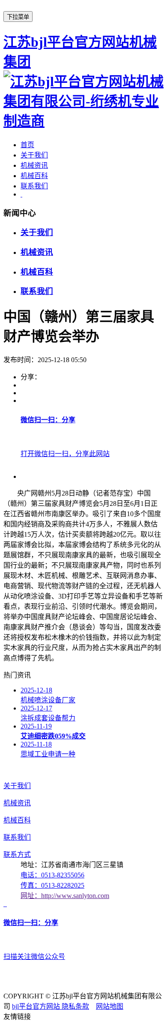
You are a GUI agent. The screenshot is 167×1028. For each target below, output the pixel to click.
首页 (27, 144)
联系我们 (34, 186)
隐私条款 (75, 1006)
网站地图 (109, 1006)
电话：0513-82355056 (52, 875)
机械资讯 (34, 165)
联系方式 (17, 854)
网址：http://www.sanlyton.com (65, 895)
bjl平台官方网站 (37, 1006)
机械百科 (34, 175)
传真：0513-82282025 (52, 885)
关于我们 (34, 155)
